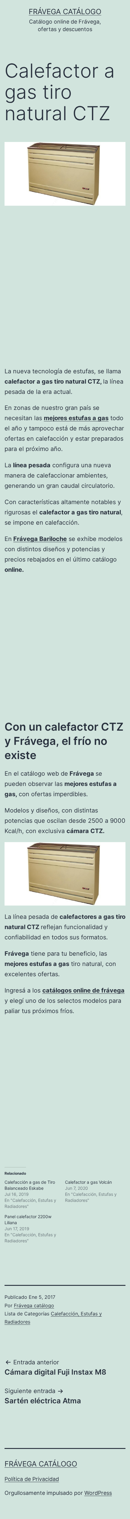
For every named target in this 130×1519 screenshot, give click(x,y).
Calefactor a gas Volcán (88, 1182)
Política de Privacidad (32, 1479)
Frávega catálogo (65, 11)
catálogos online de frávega (83, 990)
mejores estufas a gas (76, 418)
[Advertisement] (65, 292)
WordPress (98, 1493)
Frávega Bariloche (40, 538)
